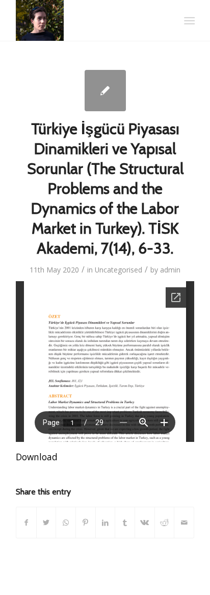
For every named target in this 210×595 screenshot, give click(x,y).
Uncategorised (118, 270)
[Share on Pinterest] (85, 522)
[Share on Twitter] (46, 522)
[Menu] (188, 21)
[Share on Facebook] (26, 522)
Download (37, 457)
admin (170, 270)
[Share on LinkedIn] (105, 522)
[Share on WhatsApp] (65, 522)
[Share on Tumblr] (125, 522)
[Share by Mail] (184, 522)
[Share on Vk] (144, 522)
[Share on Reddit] (164, 522)
